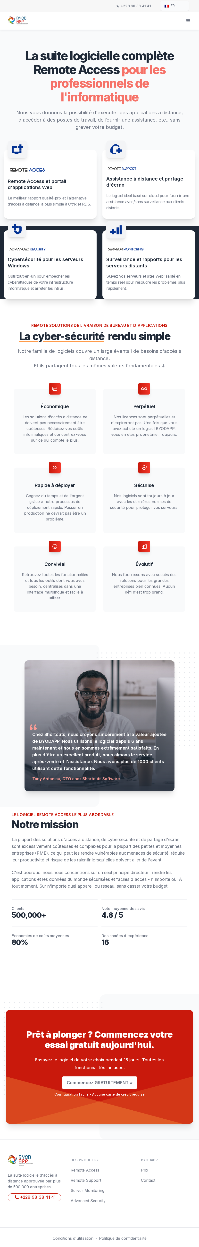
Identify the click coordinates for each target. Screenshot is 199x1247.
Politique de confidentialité (123, 1238)
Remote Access (85, 1170)
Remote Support (86, 1180)
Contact (148, 1180)
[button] (188, 21)
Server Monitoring (87, 1190)
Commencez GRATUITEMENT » (100, 1082)
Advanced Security (88, 1200)
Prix (144, 1170)
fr (172, 6)
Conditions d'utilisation (73, 1238)
